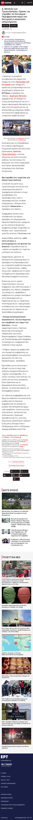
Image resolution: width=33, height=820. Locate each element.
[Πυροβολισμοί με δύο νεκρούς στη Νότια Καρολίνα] (16, 736)
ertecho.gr (22, 140)
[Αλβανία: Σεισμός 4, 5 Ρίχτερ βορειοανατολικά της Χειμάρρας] (16, 642)
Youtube (25, 445)
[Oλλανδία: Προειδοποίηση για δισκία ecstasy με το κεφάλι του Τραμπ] (16, 595)
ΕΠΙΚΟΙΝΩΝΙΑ (5, 801)
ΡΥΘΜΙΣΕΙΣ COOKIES (7, 808)
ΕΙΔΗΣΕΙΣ (5, 26)
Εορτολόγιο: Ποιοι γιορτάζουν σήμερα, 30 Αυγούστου (15, 676)
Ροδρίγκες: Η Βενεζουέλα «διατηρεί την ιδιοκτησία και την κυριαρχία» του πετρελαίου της (20, 542)
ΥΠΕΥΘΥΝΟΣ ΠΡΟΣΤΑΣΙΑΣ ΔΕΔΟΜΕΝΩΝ (13, 805)
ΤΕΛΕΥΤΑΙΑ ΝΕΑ (11, 557)
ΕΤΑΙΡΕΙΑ (3, 773)
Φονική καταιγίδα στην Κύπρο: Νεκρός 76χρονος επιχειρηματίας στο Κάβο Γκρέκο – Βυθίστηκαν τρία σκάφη (20, 522)
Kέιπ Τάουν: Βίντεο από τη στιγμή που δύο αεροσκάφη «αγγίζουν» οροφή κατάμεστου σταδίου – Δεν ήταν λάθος (16, 629)
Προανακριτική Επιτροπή (16, 465)
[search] (22, 2)
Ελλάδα (22, 435)
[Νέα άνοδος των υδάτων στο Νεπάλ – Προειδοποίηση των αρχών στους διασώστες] (16, 501)
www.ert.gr (4, 818)
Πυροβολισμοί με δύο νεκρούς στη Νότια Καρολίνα (15, 747)
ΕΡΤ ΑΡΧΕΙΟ (4, 787)
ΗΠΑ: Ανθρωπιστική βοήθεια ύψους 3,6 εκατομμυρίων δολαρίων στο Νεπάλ (14, 699)
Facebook (22, 441)
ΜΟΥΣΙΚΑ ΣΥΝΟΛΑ (6, 794)
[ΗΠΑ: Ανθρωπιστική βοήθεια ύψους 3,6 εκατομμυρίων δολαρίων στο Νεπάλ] (16, 688)
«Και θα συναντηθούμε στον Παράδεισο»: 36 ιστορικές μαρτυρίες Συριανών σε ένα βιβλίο (19, 533)
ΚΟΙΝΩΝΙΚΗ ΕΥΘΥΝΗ (7, 798)
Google (25, 440)
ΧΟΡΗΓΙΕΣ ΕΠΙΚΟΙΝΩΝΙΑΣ (8, 783)
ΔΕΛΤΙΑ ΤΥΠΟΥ (5, 780)
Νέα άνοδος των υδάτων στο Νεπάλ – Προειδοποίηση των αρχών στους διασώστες (15, 513)
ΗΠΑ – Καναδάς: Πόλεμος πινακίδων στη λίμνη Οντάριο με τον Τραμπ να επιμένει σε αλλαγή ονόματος (16, 723)
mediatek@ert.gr (6, 760)
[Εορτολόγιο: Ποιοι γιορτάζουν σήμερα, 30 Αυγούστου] (16, 665)
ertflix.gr (21, 138)
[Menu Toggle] (14, 3)
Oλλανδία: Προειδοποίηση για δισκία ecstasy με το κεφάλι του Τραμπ (14, 606)
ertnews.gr (17, 453)
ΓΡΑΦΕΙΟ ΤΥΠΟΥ (5, 776)
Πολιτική (14, 26)
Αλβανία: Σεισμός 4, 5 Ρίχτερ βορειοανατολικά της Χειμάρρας (12, 654)
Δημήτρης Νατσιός (18, 96)
